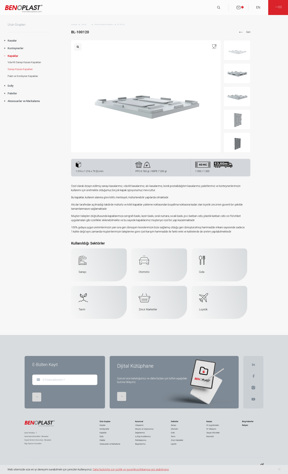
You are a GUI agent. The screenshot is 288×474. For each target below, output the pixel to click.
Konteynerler (104, 429)
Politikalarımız (140, 440)
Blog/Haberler (248, 421)
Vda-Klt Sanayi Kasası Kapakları (24, 62)
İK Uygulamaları (212, 425)
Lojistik (173, 444)
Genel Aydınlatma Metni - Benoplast (36, 436)
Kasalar (102, 425)
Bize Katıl (210, 436)
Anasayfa (74, 24)
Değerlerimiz (140, 433)
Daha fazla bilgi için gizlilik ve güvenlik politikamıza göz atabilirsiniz (131, 469)
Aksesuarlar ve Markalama (110, 444)
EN (258, 7)
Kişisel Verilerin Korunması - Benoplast (37, 440)
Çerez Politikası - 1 (30, 433)
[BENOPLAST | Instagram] (253, 388)
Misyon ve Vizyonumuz (144, 429)
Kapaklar (103, 433)
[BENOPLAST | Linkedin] (253, 365)
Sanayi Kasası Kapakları (20, 69)
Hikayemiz (139, 425)
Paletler (102, 440)
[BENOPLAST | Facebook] (253, 377)
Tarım (173, 436)
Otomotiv (174, 429)
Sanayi (173, 425)
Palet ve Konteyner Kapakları (23, 76)
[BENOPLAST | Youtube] (253, 400)
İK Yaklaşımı (211, 429)
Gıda (173, 433)
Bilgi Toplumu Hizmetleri (33, 443)
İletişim (245, 425)
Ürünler (83, 24)
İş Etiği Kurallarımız (143, 436)
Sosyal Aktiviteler (213, 433)
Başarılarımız (140, 444)
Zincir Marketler (177, 440)
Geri (248, 32)
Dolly (102, 436)
